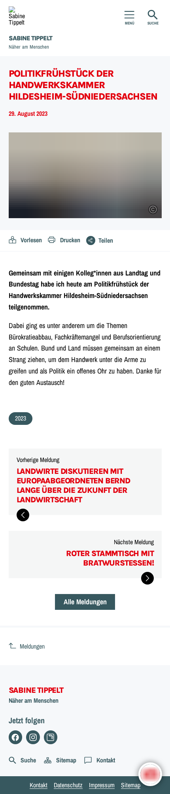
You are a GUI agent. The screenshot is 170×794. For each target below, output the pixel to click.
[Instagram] (33, 737)
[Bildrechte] (153, 209)
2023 (20, 418)
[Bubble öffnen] (150, 774)
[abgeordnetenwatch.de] (51, 737)
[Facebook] (16, 737)
